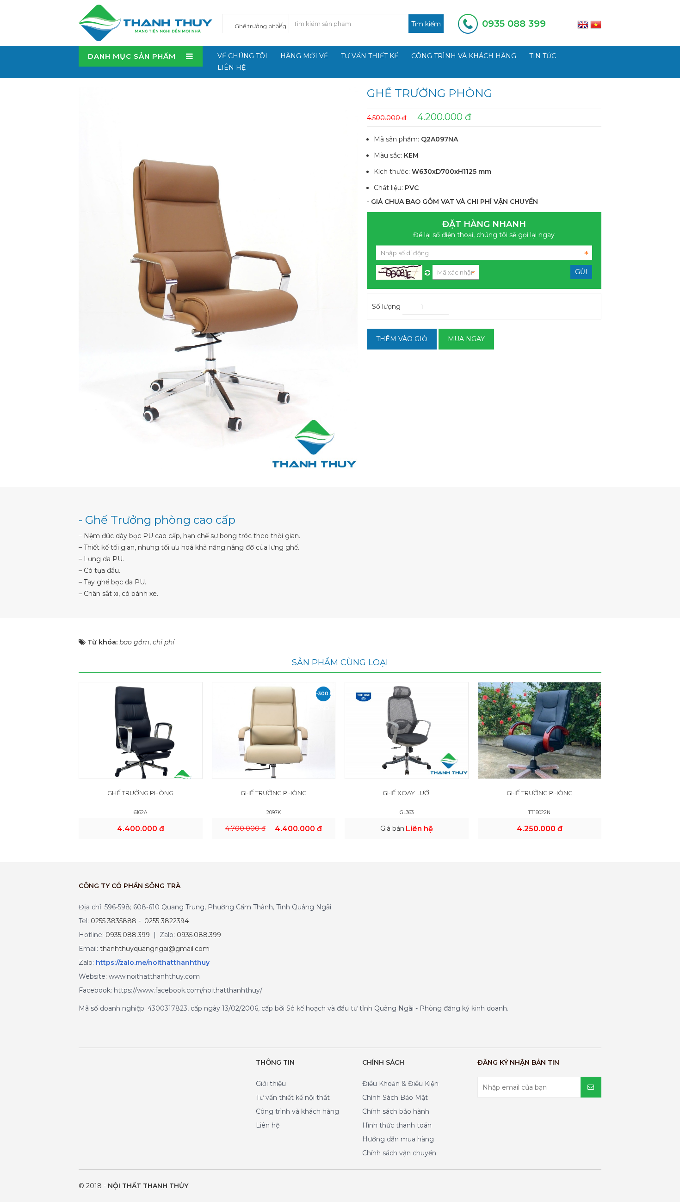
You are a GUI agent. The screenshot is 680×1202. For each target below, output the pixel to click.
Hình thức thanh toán (397, 1125)
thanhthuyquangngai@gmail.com (155, 948)
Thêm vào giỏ (401, 339)
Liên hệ (231, 67)
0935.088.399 (127, 935)
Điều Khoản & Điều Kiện (400, 1083)
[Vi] (595, 24)
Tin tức (542, 56)
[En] (582, 24)
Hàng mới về (304, 56)
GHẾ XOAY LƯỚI (407, 793)
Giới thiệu (271, 1083)
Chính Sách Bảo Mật (395, 1097)
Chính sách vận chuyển (399, 1153)
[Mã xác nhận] (427, 270)
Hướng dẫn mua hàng (398, 1139)
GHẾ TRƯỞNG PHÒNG (140, 793)
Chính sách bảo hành (395, 1111)
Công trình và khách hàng (463, 56)
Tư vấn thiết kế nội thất (293, 1097)
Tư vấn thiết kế (369, 56)
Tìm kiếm (426, 24)
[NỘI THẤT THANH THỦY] (145, 22)
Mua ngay (466, 339)
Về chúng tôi (242, 56)
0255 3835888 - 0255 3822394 (140, 921)
